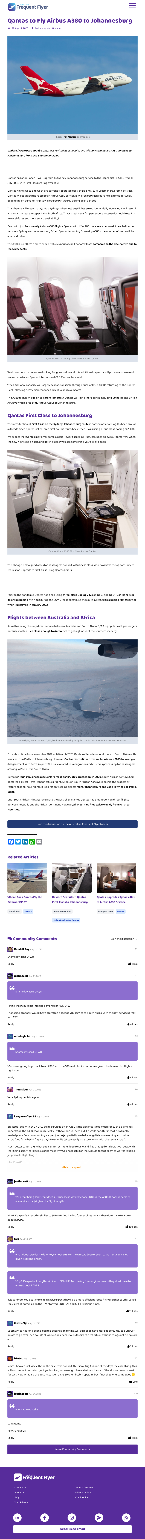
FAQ (16, 1497)
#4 (136, 1089)
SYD (16, 1239)
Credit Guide (81, 1497)
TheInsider (21, 1089)
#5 (136, 1116)
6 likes (133, 1078)
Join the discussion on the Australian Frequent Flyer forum (72, 824)
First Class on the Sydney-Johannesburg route (60, 424)
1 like (134, 964)
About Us (19, 1492)
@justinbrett (15, 1300)
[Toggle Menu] (133, 7)
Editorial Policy (83, 1492)
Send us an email (72, 1529)
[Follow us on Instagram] (72, 1517)
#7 (136, 1239)
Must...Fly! (21, 1323)
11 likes (133, 1311)
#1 (136, 949)
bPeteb (18, 1358)
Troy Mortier (69, 137)
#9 (136, 1358)
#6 (136, 1181)
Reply (10, 964)
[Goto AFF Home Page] (28, 7)
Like (135, 1382)
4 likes (133, 1024)
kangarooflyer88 (25, 1116)
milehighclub (22, 1036)
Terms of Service (84, 1487)
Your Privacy (21, 1502)
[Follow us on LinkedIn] (18, 1517)
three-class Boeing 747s (78, 595)
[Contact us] (100, 1517)
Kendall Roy (22, 949)
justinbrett (21, 976)
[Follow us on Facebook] (45, 1517)
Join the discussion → (124, 939)
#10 (136, 1393)
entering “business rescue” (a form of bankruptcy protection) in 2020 (58, 777)
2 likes (134, 1346)
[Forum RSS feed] (127, 1517)
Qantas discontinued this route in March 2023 (92, 759)
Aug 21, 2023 (36, 949)
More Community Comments (72, 1449)
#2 (136, 976)
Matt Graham (53, 28)
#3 (136, 1036)
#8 (136, 1323)
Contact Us (20, 1487)
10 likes (133, 1227)
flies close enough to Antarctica (47, 631)
